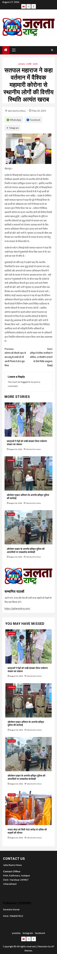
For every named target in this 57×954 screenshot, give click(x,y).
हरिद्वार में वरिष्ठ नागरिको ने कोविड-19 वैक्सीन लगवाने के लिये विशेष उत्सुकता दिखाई (41, 357)
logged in (26, 381)
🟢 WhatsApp (13, 119)
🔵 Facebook (33, 119)
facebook (40, 932)
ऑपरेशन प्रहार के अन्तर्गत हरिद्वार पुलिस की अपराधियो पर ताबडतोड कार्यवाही (26, 777)
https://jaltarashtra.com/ (17, 608)
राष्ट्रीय (35, 64)
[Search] (52, 50)
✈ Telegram (12, 127)
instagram (27, 932)
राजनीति (28, 64)
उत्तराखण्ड (21, 64)
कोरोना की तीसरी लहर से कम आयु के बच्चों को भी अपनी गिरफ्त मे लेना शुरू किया (15, 357)
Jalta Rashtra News (17, 110)
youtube (16, 932)
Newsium (43, 946)
